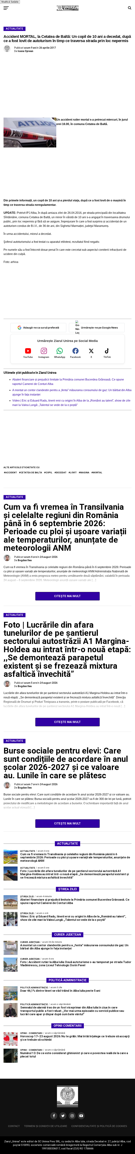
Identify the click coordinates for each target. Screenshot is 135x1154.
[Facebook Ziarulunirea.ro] (53, 1115)
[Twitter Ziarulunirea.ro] (62, 1115)
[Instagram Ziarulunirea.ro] (72, 1115)
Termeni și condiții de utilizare (45, 1126)
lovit (73, 472)
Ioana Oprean (25, 51)
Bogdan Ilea (25, 560)
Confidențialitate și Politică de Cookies (99, 1126)
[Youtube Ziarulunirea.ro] (81, 1115)
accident (11, 472)
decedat (61, 472)
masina (84, 472)
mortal (97, 472)
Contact (14, 1126)
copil (49, 472)
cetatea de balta (31, 472)
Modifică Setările (9, 2)
